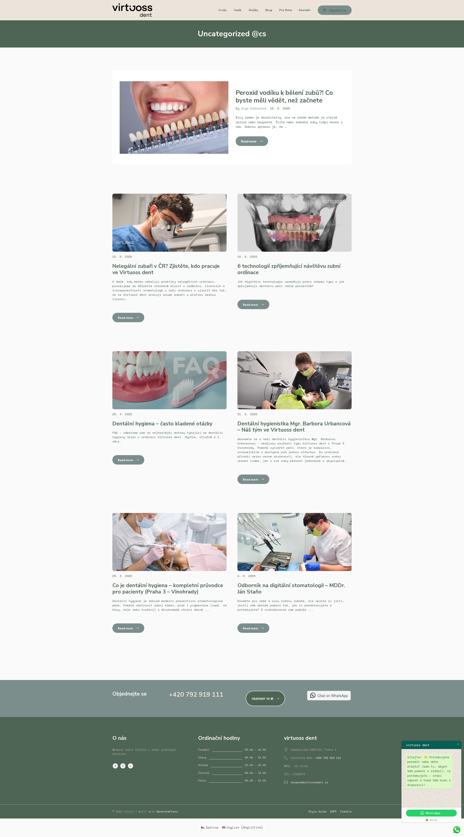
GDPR (333, 811)
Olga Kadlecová (253, 108)
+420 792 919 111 (196, 694)
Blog (268, 10)
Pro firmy (285, 10)
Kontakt (304, 10)
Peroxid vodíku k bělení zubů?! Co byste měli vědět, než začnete (284, 96)
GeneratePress (167, 811)
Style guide (317, 811)
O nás (223, 10)
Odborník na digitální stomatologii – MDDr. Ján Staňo (291, 588)
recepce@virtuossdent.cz (309, 782)
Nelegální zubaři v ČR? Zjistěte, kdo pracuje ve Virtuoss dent (166, 269)
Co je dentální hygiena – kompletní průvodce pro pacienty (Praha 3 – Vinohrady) (167, 588)
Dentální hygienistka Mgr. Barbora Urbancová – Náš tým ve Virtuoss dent (294, 427)
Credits (346, 811)
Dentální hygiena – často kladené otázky (162, 423)
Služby (253, 10)
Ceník (237, 10)
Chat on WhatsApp (332, 695)
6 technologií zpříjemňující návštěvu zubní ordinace (289, 269)
